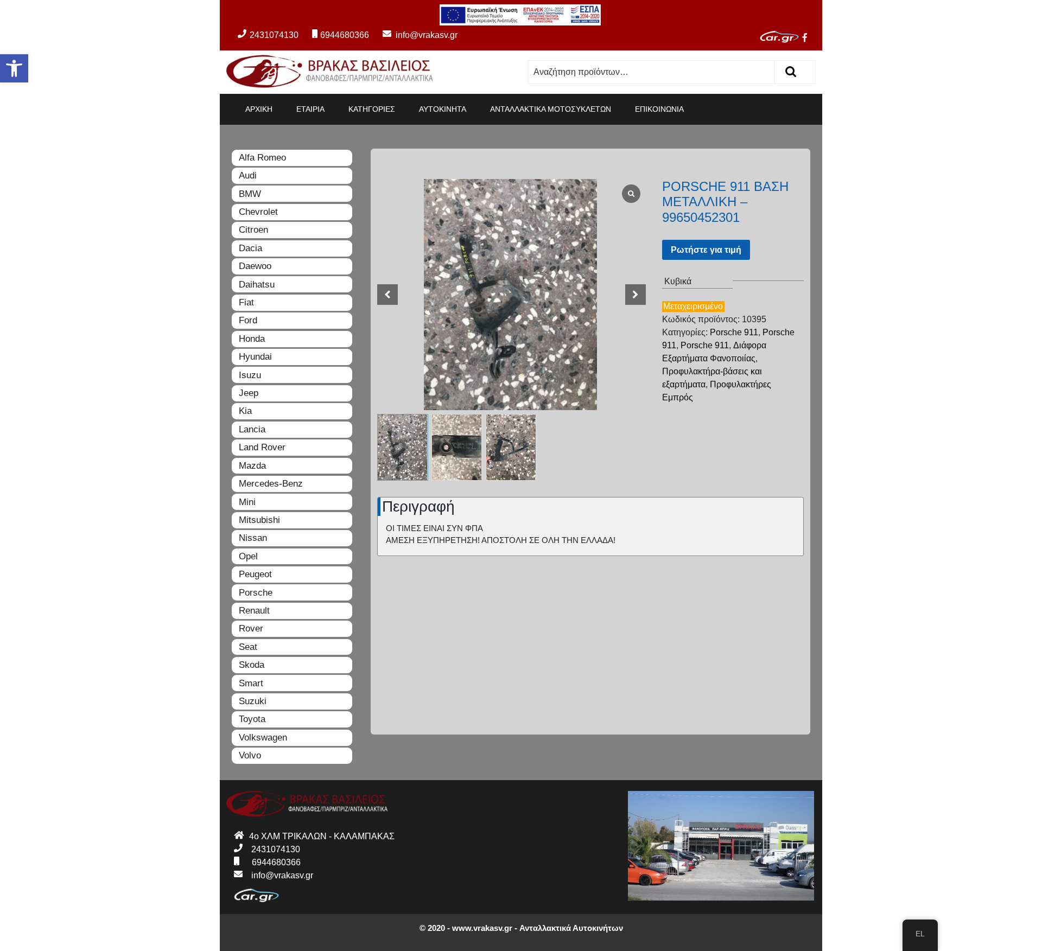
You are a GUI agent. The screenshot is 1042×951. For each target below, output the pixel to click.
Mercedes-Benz (271, 483)
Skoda (251, 665)
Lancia (252, 429)
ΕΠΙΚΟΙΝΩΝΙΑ (659, 109)
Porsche (255, 593)
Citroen (253, 230)
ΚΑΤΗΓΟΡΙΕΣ (371, 109)
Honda (252, 339)
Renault (254, 610)
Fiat (246, 302)
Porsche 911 (734, 332)
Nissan (253, 538)
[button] (14, 68)
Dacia (250, 248)
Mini (247, 502)
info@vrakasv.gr (414, 35)
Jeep (248, 393)
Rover (251, 628)
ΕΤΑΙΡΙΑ (310, 109)
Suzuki (252, 701)
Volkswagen (263, 737)
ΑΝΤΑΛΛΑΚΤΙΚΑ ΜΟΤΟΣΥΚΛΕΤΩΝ (550, 109)
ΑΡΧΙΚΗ (258, 109)
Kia (245, 411)
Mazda (252, 466)
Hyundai (255, 357)
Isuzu (250, 375)
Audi (248, 175)
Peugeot (255, 574)
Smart (251, 683)
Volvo (250, 755)
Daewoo (255, 266)
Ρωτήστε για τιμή (706, 249)
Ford (248, 320)
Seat (248, 647)
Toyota (252, 719)
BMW (250, 194)
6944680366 (344, 35)
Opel (248, 556)
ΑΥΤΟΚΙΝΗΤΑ (442, 109)
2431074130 (274, 35)
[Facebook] (809, 38)
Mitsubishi (259, 520)
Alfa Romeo (262, 157)
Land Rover (262, 447)
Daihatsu (257, 284)
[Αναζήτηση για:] (651, 72)
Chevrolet (258, 212)
